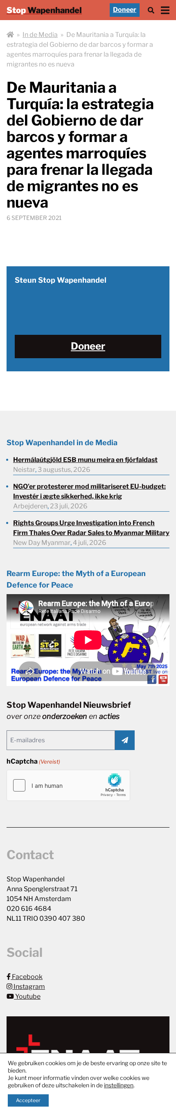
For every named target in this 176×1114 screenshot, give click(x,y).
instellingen (118, 1085)
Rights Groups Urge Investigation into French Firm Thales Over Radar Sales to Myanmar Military (91, 528)
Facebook (27, 977)
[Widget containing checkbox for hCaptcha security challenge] (68, 785)
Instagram (28, 986)
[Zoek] (151, 10)
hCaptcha (33, 761)
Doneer (124, 10)
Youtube (27, 996)
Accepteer (28, 1100)
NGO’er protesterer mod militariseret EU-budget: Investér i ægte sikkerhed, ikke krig (89, 491)
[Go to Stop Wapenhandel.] (10, 35)
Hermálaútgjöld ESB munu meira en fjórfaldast (85, 460)
